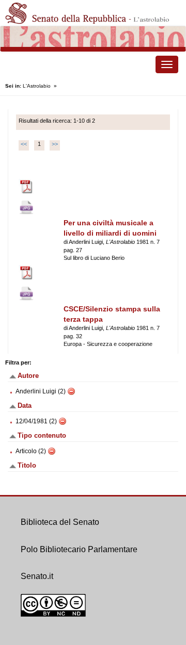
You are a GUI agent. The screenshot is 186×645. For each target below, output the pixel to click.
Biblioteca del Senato (60, 522)
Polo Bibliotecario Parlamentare (79, 549)
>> (55, 144)
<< (24, 144)
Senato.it (37, 576)
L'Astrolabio (37, 86)
